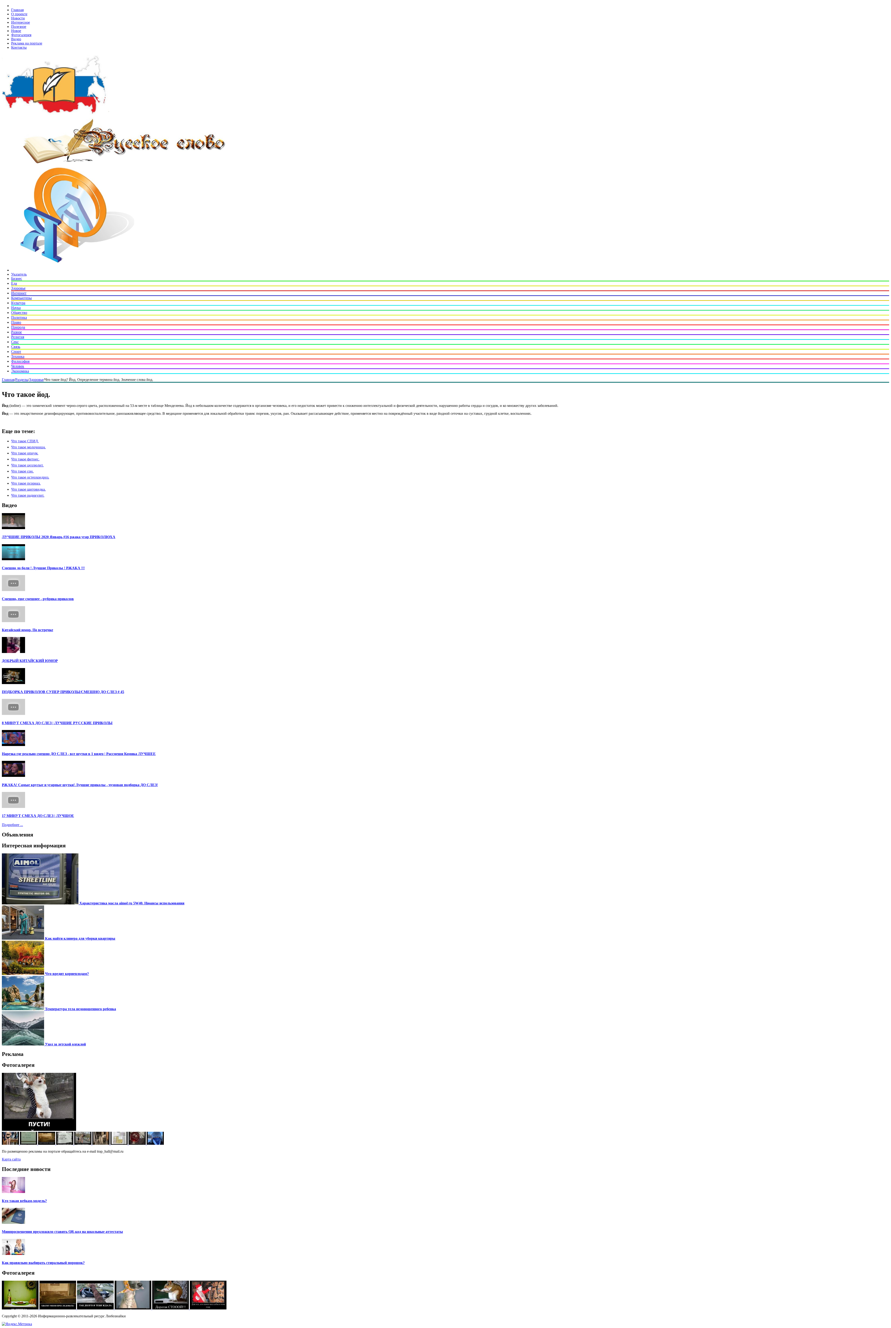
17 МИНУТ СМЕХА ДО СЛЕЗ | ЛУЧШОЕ (38, 816)
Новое (16, 31)
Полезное (18, 27)
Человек (17, 366)
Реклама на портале (26, 43)
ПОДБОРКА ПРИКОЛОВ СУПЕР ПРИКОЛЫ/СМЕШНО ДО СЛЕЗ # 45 (63, 692)
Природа (18, 327)
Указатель (19, 274)
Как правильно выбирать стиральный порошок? (43, 1263)
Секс (15, 342)
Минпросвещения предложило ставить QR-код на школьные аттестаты (62, 1232)
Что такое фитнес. (25, 459)
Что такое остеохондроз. (30, 477)
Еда (14, 283)
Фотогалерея (21, 35)
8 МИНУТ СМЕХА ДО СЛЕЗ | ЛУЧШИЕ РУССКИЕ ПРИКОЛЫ (57, 723)
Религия (17, 337)
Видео (16, 39)
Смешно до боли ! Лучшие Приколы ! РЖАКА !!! (43, 568)
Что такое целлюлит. (27, 465)
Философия (20, 361)
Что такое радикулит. (27, 495)
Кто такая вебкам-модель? (24, 1201)
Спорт (16, 352)
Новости (18, 18)
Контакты (19, 47)
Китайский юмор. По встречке (27, 630)
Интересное (20, 22)
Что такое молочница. (28, 447)
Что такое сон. (22, 471)
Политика (19, 317)
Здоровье (18, 288)
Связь (15, 347)
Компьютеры (21, 298)
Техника (17, 356)
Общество (19, 313)
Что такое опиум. (24, 453)
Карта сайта (11, 1159)
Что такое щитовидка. (28, 489)
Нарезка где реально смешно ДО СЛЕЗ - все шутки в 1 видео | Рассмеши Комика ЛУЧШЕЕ (79, 754)
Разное (16, 332)
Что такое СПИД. (25, 441)
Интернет (18, 293)
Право (16, 322)
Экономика (20, 371)
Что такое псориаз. (26, 483)
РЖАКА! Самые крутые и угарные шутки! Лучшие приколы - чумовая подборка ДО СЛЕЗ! (80, 785)
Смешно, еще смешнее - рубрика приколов (38, 599)
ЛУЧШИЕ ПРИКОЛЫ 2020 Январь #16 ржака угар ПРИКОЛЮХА (58, 537)
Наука (16, 308)
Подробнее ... (12, 825)
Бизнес (16, 278)
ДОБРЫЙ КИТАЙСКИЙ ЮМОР (30, 661)
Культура (18, 303)
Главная (17, 10)
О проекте (19, 14)
